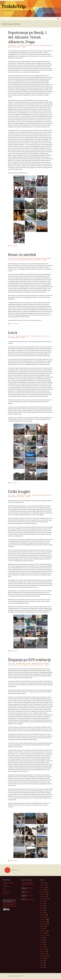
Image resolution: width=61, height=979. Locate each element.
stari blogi (30, 45)
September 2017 (43, 898)
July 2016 (42, 928)
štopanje (14, 47)
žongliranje (22, 496)
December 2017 (43, 891)
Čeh (34, 495)
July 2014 (42, 960)
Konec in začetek (22, 255)
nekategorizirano (23, 45)
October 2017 (43, 896)
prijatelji (26, 259)
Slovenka (10, 337)
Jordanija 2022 (6, 886)
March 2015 (42, 946)
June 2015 (42, 939)
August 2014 (42, 958)
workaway (18, 47)
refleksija (31, 259)
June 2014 (42, 962)
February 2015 (43, 949)
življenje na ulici (15, 496)
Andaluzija (35, 663)
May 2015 (42, 942)
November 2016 (43, 921)
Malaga (24, 665)
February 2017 (43, 914)
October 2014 (43, 953)
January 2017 (43, 917)
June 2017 (42, 905)
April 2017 (42, 910)
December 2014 (43, 951)
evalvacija (10, 665)
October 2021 (43, 887)
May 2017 (42, 907)
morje (45, 336)
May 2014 (42, 965)
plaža (39, 495)
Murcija (48, 336)
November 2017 (43, 894)
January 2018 (43, 889)
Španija (9, 47)
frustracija (17, 665)
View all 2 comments (13, 323)
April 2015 (42, 944)
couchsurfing (42, 45)
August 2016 (42, 926)
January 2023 (43, 882)
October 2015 (43, 933)
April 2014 (42, 967)
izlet (11, 259)
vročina (17, 337)
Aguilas (34, 336)
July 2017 (42, 903)
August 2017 (42, 901)
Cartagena (38, 258)
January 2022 (43, 885)
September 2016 (43, 923)
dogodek (46, 663)
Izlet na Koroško (6, 891)
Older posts (12, 870)
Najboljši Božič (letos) (30, 899)
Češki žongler (19, 492)
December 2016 (43, 919)
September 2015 (43, 935)
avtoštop (37, 45)
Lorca (12, 333)
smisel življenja (44, 495)
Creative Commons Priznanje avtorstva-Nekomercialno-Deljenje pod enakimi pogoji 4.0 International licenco (10, 904)
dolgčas (49, 258)
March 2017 (42, 912)
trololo (24, 47)
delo (36, 495)
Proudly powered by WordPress (15, 976)
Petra (4, 888)
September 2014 (43, 955)
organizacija (15, 259)
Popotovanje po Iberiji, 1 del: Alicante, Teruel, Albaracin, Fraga (27, 37)
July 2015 (42, 937)
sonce (30, 665)
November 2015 (43, 930)
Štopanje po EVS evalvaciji (29, 660)
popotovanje (48, 45)
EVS (9, 259)
